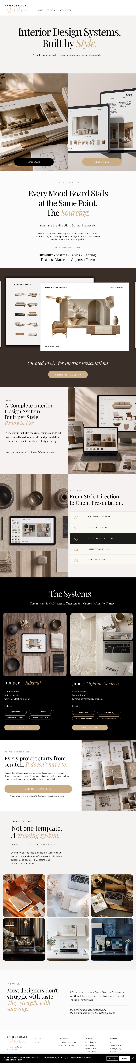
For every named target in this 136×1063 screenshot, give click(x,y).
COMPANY (114, 1038)
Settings (112, 1058)
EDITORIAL (89, 1038)
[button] (15, 712)
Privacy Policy (16, 1059)
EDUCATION (63, 1038)
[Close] (132, 1058)
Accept (124, 1058)
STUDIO (38, 1038)
